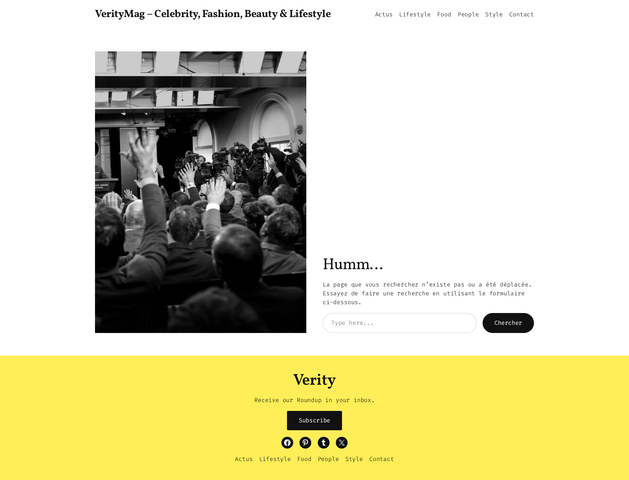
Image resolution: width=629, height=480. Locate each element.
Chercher (508, 323)
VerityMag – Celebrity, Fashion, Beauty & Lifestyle (213, 14)
